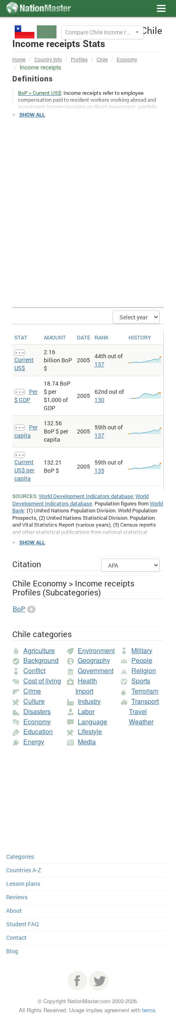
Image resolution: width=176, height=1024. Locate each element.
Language (92, 721)
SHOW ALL (32, 114)
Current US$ (24, 364)
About (14, 910)
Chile (102, 59)
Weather (141, 721)
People (141, 660)
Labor (86, 711)
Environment (96, 650)
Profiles (79, 59)
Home (18, 59)
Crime (32, 691)
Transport (145, 701)
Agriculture (39, 650)
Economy (127, 59)
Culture (34, 701)
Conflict (34, 670)
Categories (20, 856)
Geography (94, 660)
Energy (33, 741)
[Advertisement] (88, 213)
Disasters (37, 711)
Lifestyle (90, 731)
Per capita (26, 431)
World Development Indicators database (86, 496)
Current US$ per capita (24, 470)
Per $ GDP (26, 396)
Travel (138, 711)
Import (84, 691)
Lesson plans (23, 883)
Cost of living (42, 680)
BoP (19, 608)
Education (38, 731)
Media (87, 741)
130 (99, 400)
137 (99, 364)
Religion (143, 670)
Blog (12, 951)
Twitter (98, 980)
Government (95, 670)
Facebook (77, 980)
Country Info (48, 59)
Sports (140, 680)
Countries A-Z (23, 870)
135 (99, 470)
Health (87, 680)
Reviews (16, 897)
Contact (16, 937)
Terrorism (144, 691)
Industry (89, 701)
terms (149, 1010)
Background (41, 660)
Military (141, 650)
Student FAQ (22, 924)
